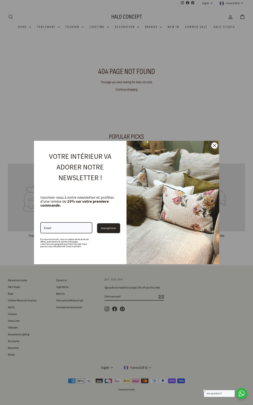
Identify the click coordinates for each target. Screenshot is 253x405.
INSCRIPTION (108, 228)
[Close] (214, 145)
